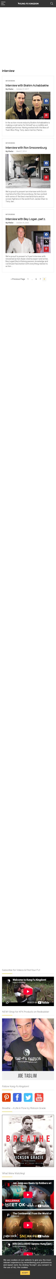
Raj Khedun (9, 89)
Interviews (10, 81)
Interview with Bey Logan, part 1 (25, 219)
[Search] (52, 3)
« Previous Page (18, 279)
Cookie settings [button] (11, 1273)
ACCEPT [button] (25, 1273)
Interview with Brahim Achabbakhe (27, 85)
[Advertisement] (28, 37)
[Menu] (3, 3)
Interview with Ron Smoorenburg (26, 147)
